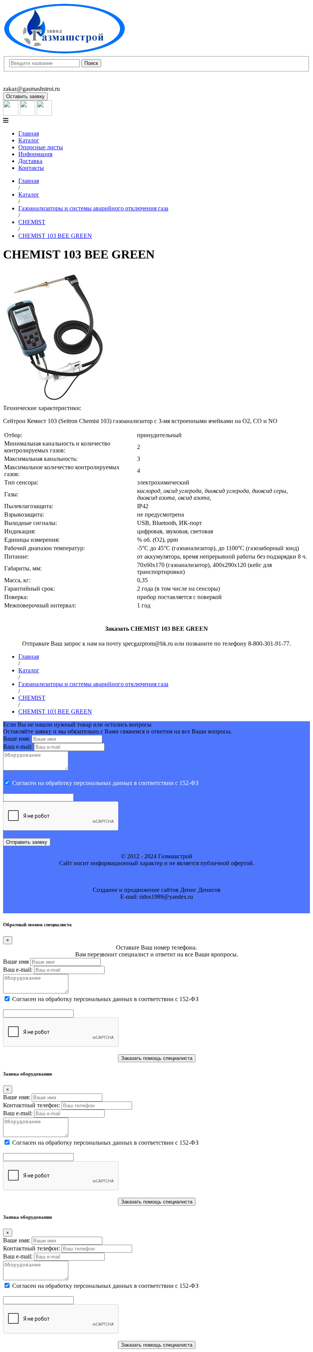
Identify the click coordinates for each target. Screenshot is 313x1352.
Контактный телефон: (31, 1105)
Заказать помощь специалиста (156, 1058)
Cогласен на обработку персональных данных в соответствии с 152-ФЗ (105, 783)
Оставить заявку (25, 96)
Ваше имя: (16, 738)
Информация (35, 154)
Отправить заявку (26, 842)
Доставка (30, 161)
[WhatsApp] (27, 113)
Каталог (28, 140)
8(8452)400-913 (22, 75)
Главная (28, 133)
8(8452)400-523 (22, 82)
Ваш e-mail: (17, 746)
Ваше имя (16, 961)
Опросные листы (40, 147)
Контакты (31, 168)
